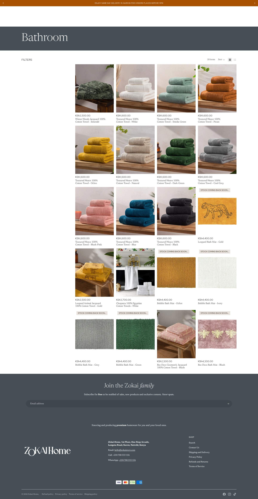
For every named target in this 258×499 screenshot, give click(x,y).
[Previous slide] (79, 88)
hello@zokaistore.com (125, 450)
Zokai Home (33, 494)
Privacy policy (61, 494)
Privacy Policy (195, 457)
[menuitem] (73, 22)
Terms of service (76, 494)
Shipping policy (90, 494)
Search (192, 443)
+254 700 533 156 (127, 460)
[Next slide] (109, 88)
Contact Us (194, 448)
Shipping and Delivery (199, 452)
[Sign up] (228, 403)
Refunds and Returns (198, 462)
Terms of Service (197, 467)
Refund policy (47, 494)
